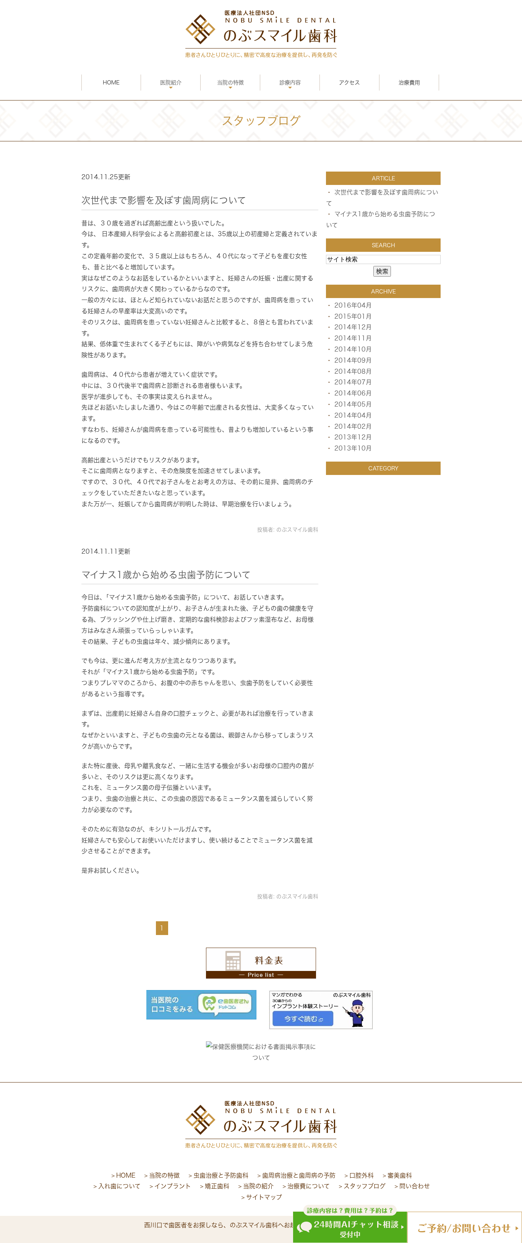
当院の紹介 (258, 1186)
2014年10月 (353, 349)
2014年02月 (353, 426)
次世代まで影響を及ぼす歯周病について (163, 200)
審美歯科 (399, 1175)
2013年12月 (353, 437)
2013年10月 (353, 448)
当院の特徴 (230, 82)
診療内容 (290, 82)
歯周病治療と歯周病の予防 (299, 1175)
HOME (111, 82)
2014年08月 (353, 371)
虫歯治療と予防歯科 (220, 1175)
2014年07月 (353, 382)
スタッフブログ (365, 1186)
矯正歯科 (217, 1186)
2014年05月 (353, 404)
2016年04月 (353, 305)
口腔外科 (361, 1175)
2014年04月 (353, 415)
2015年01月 (353, 316)
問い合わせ (414, 1186)
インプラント (172, 1186)
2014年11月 (353, 338)
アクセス (349, 82)
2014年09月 (353, 360)
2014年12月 (353, 327)
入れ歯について (119, 1186)
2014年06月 (353, 393)
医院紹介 (171, 82)
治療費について (308, 1186)
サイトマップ (264, 1197)
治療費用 (409, 82)
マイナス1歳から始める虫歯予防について (166, 574)
